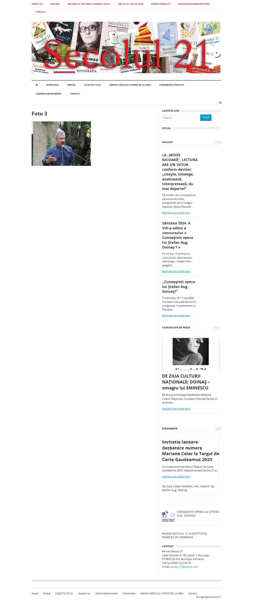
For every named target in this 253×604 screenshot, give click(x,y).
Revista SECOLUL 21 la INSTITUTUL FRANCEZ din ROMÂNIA (185, 535)
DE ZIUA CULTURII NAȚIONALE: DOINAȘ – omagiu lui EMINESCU (186, 381)
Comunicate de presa (176, 327)
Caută (206, 117)
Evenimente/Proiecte (171, 84)
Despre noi (52, 84)
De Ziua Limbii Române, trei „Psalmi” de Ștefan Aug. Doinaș (188, 488)
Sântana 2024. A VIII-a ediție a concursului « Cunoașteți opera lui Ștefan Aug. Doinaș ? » (177, 235)
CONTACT (41, 11)
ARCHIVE (55, 3)
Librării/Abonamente (48, 93)
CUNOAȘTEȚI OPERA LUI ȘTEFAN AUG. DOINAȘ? (198, 513)
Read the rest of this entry (176, 212)
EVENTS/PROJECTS (160, 3)
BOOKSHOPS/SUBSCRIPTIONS (194, 3)
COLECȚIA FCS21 (92, 84)
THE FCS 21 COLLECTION (130, 3)
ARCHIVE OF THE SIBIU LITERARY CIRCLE (89, 3)
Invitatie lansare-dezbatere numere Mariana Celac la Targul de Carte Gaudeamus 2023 (190, 450)
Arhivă (71, 84)
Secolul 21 (215, 597)
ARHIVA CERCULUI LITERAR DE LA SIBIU (130, 84)
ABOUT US (37, 3)
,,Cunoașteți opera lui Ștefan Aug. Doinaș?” (178, 286)
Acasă (35, 593)
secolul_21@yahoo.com (184, 566)
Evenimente (169, 428)
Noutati (167, 142)
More (218, 142)
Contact (75, 93)
